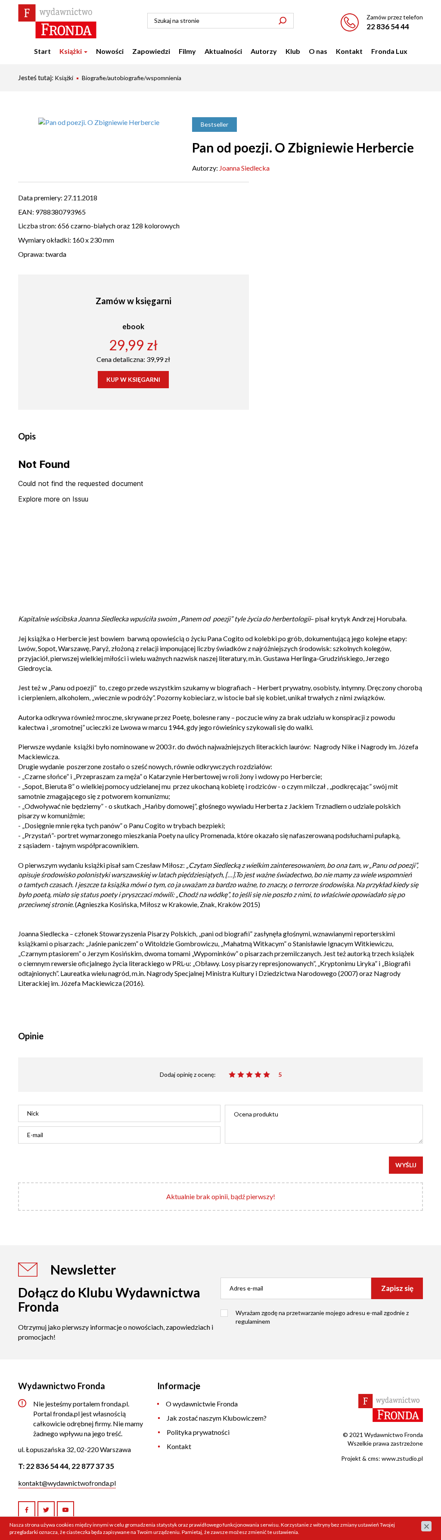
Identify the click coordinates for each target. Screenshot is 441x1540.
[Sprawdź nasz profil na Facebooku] (26, 1509)
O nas (318, 51)
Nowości (110, 51)
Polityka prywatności (198, 1432)
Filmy (187, 51)
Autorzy (264, 51)
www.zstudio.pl (402, 1458)
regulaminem (253, 1321)
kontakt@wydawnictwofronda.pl (67, 1483)
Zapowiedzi (151, 51)
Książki (71, 51)
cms (373, 1458)
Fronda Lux (389, 51)
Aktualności (223, 51)
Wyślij (405, 1165)
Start (42, 51)
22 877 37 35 (92, 1466)
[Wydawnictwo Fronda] (57, 21)
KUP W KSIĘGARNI (133, 379)
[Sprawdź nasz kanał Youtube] (65, 1509)
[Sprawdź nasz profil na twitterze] (46, 1509)
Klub (293, 51)
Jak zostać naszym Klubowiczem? (217, 1418)
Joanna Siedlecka (244, 168)
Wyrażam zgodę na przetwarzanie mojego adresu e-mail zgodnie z (322, 1317)
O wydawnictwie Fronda (202, 1404)
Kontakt (349, 51)
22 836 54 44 (387, 26)
